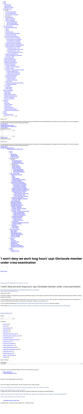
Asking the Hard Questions (13, 74)
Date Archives (4, 362)
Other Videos (9, 81)
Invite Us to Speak (8, 107)
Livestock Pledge (8, 104)
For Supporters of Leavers (11, 14)
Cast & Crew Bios (11, 78)
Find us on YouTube (9, 98)
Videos (4, 357)
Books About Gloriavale (10, 59)
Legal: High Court (7, 351)
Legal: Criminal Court (8, 345)
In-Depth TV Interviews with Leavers (14, 83)
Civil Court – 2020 (10, 56)
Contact (5, 113)
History (7, 30)
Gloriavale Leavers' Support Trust (11, 335)
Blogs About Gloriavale (10, 61)
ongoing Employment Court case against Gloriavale (37, 299)
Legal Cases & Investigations (11, 36)
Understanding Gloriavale (10, 27)
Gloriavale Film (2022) (11, 77)
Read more (3, 310)
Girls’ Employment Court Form (15, 52)
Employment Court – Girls (13, 51)
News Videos (9, 88)
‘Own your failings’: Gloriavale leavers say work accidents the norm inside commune (25, 387)
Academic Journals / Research (13, 66)
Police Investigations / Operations (14, 55)
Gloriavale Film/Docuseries (9, 333)
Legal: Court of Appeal (8, 343)
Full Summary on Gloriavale (13, 40)
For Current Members (10, 13)
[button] (4, 127)
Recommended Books (12, 21)
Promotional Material (11, 34)
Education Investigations (12, 54)
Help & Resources (7, 9)
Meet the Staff (7, 6)
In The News (7, 85)
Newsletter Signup (8, 114)
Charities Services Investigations (13, 43)
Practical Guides (9, 17)
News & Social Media (8, 90)
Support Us (6, 100)
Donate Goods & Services (10, 109)
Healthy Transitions (10, 18)
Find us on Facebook (9, 97)
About (4, 3)
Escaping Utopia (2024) (11, 75)
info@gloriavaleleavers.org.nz (10, 373)
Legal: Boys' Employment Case (10, 339)
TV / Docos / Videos (9, 68)
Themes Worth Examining (13, 72)
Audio (4, 326)
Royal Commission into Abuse (13, 37)
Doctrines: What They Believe (13, 33)
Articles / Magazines (10, 65)
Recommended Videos (12, 23)
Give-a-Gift (7, 103)
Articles (5, 267)
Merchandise (7, 106)
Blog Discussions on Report (13, 42)
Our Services (7, 4)
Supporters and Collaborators (11, 110)
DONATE (9, 253)
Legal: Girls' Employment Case (11, 283)
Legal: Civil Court (7, 341)
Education (5, 332)
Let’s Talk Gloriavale (8, 26)
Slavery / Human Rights (8, 355)
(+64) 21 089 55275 (7, 372)
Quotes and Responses (12, 71)
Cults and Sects (6, 328)
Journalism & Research (9, 64)
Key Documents (9, 32)
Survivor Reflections (9, 58)
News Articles (9, 87)
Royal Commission (7, 353)
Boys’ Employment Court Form (15, 49)
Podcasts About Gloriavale (10, 62)
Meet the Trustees (8, 7)
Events (4, 111)
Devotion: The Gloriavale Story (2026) (15, 69)
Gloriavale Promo (7, 337)
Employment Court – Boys (13, 48)
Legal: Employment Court (9, 347)
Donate (6, 101)
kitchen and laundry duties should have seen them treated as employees (32, 303)
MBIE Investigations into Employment (15, 45)
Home (4, 1)
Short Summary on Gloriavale (14, 39)
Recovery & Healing (10, 20)
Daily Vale (5, 330)
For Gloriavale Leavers (10, 11)
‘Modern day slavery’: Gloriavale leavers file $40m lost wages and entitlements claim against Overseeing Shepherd (34, 394)
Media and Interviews (12, 80)
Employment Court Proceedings (13, 46)
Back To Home (4, 271)
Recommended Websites (13, 24)
